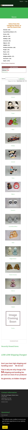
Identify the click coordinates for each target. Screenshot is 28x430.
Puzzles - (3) (6, 54)
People (13, 113)
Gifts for (13, 291)
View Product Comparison (8, 63)
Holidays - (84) (6, 38)
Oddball (13, 307)
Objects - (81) (6, 43)
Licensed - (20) (7, 40)
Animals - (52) (6, 29)
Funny (13, 178)
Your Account (4, 415)
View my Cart (5, 72)
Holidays (13, 145)
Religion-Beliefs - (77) (8, 56)
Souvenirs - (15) (7, 58)
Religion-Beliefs (13, 258)
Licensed (13, 162)
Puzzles (13, 328)
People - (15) (6, 49)
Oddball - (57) (6, 45)
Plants (13, 129)
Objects (13, 194)
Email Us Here (4, 402)
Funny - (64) (6, 34)
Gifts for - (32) (6, 36)
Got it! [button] (5, 427)
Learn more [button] (5, 423)
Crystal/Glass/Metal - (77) (9, 32)
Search (22, 78)
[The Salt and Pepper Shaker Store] (7, 5)
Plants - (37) (6, 52)
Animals (13, 97)
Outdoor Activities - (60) (9, 47)
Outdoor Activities (13, 274)
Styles (13, 242)
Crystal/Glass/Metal (13, 226)
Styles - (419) (6, 60)
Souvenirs (13, 210)
